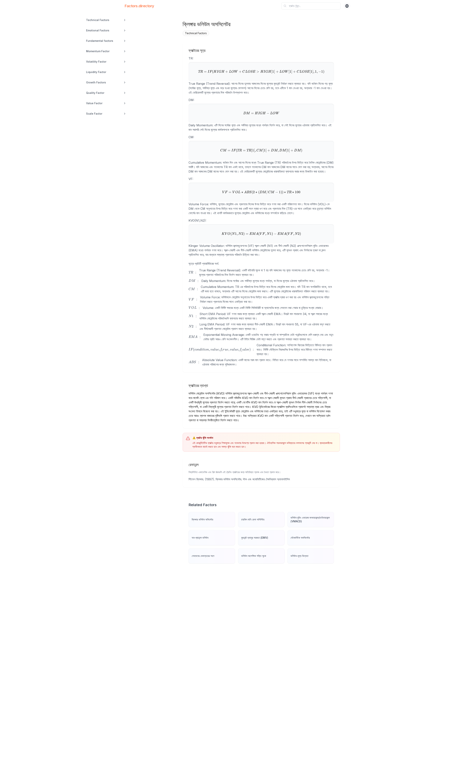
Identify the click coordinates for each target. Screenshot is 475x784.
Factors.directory (139, 6)
